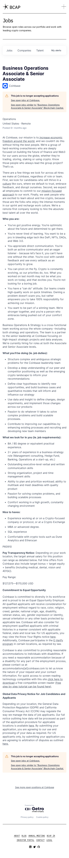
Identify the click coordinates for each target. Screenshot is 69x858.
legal (49, 840)
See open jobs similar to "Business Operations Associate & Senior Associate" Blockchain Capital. (37, 106)
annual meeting (36, 835)
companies (24, 50)
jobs (9, 50)
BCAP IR (51, 835)
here (31, 725)
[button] (63, 6)
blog (24, 835)
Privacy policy (27, 817)
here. (6, 743)
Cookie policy (42, 817)
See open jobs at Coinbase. (25, 100)
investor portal (25, 840)
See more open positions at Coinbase (34, 787)
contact (40, 840)
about (17, 835)
